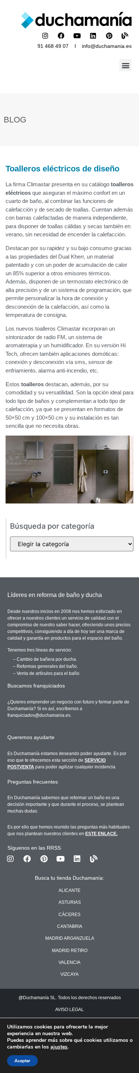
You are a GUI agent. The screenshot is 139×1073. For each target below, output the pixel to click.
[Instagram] (45, 35)
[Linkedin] (93, 35)
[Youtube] (77, 35)
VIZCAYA (69, 974)
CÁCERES (69, 914)
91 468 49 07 (53, 46)
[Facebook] (61, 35)
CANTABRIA (69, 926)
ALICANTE (69, 890)
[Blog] (125, 35)
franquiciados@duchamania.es (38, 715)
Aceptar (22, 1061)
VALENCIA (69, 962)
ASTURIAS (70, 902)
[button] (125, 65)
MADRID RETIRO (69, 950)
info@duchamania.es (107, 46)
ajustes (58, 1047)
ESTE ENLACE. (101, 833)
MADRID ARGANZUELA (69, 938)
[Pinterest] (109, 35)
